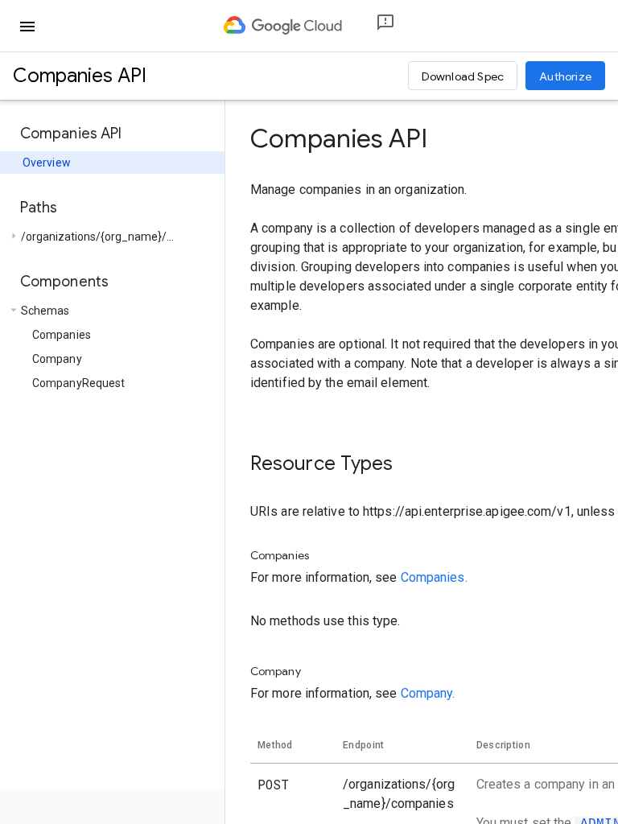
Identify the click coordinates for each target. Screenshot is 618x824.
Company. (428, 693)
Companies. (434, 577)
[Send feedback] (372, 26)
